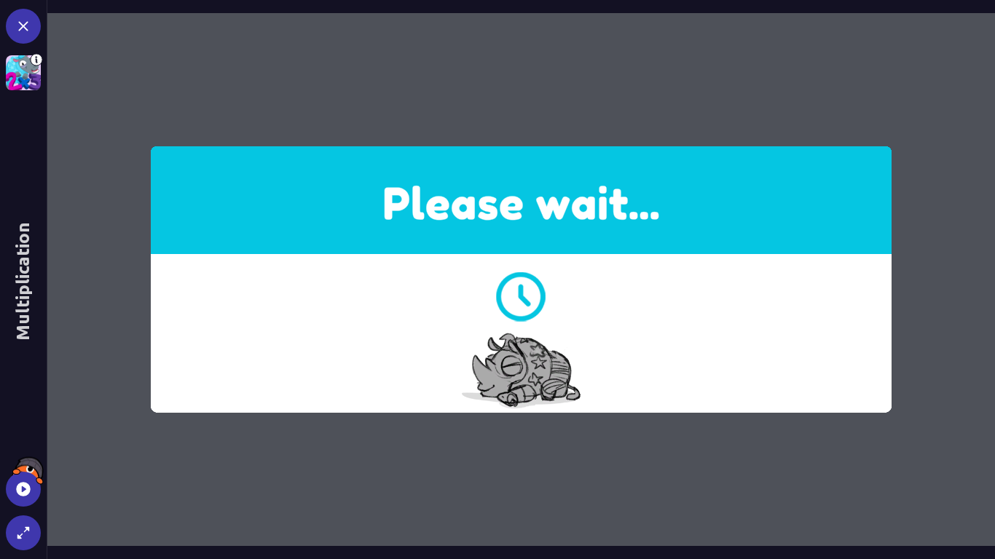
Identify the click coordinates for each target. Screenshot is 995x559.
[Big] (23, 532)
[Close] (23, 26)
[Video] (23, 489)
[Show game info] (23, 72)
